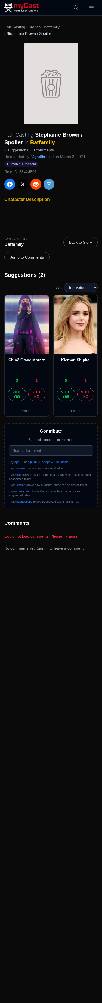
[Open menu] (91, 7)
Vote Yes (17, 394)
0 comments (43, 150)
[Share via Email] (49, 184)
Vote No (36, 394)
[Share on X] (22, 184)
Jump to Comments (27, 257)
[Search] (75, 7)
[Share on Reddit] (35, 184)
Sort (58, 287)
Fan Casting (14, 27)
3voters (26, 411)
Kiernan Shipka (75, 360)
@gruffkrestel (42, 156)
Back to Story (80, 242)
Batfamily (52, 27)
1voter (75, 411)
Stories (35, 27)
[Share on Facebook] (9, 184)
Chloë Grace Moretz (26, 360)
